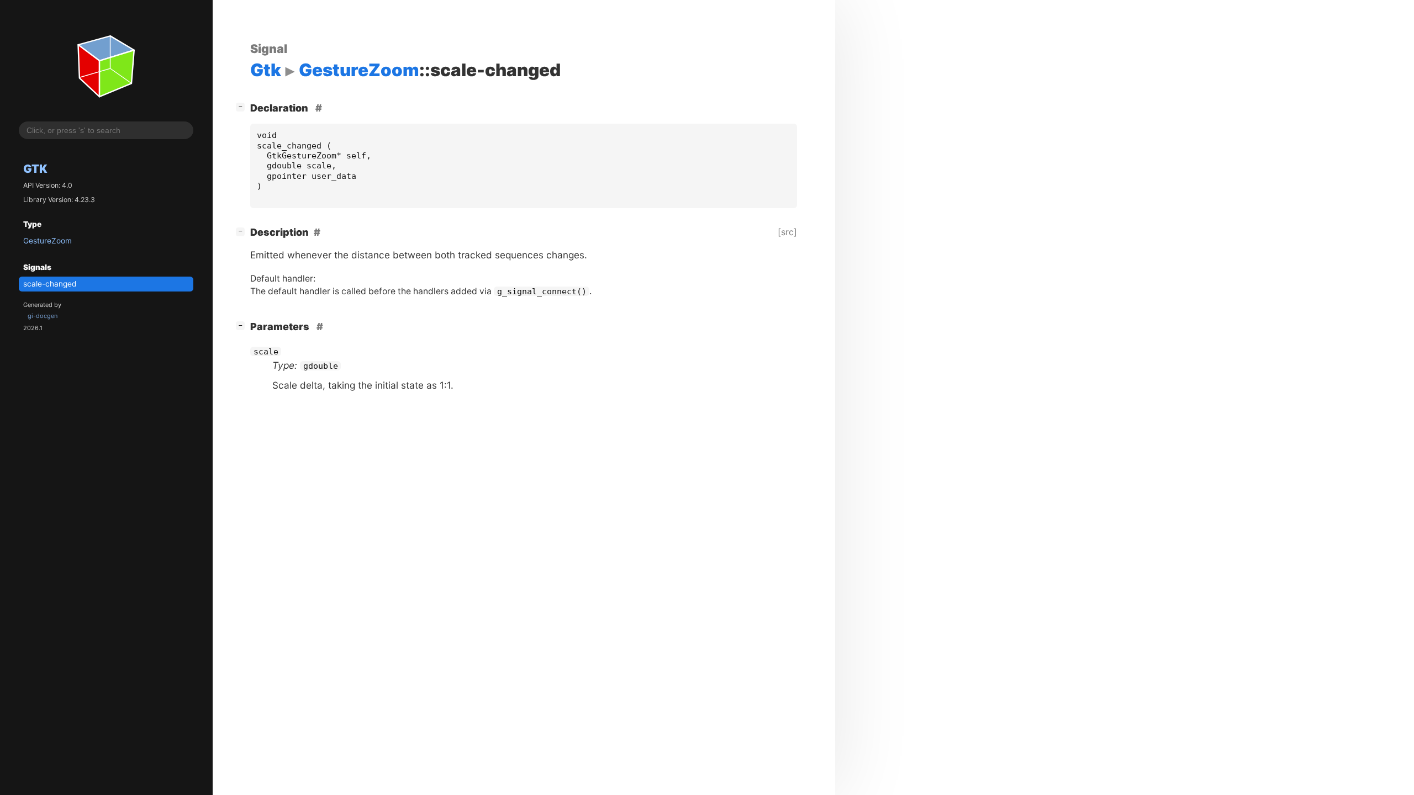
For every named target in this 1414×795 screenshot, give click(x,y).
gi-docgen (42, 316)
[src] (787, 231)
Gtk (35, 169)
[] (242, 106)
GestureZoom (47, 240)
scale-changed (49, 283)
